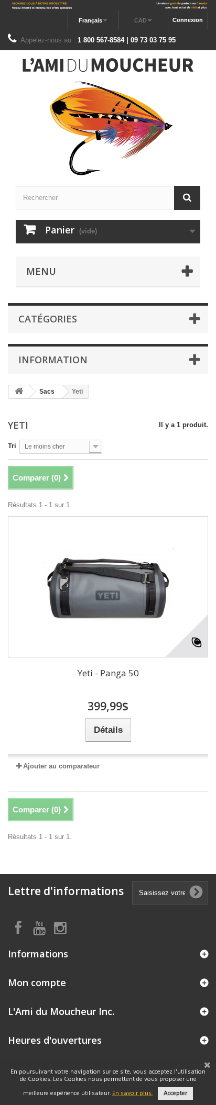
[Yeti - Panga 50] (108, 586)
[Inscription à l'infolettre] (108, 5)
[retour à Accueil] (19, 391)
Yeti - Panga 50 (108, 673)
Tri (12, 446)
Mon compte (37, 982)
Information (53, 359)
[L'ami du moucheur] (108, 116)
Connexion (187, 20)
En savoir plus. (132, 1093)
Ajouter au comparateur (61, 766)
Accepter (175, 1093)
